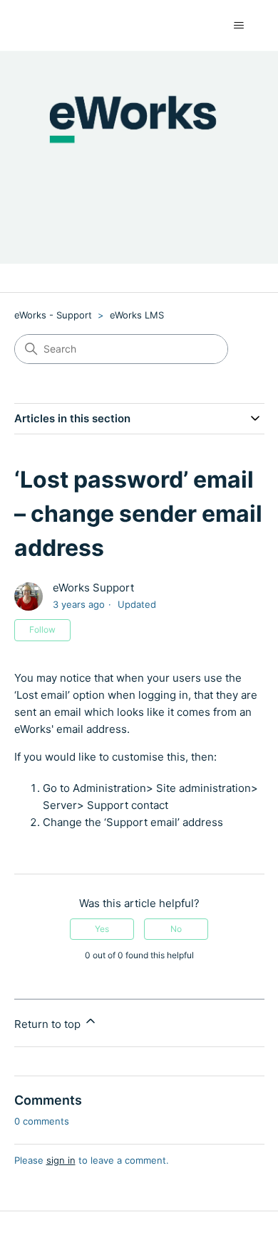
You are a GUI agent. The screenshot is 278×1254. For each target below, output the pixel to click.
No (176, 928)
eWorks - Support (53, 315)
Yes (102, 928)
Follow (42, 629)
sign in (61, 1160)
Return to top (48, 1024)
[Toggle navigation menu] (239, 25)
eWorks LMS (137, 315)
